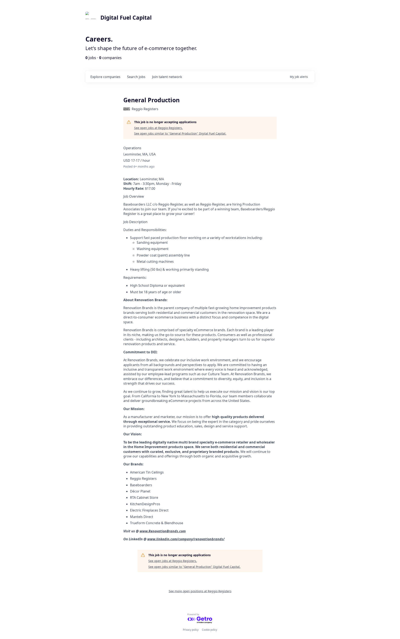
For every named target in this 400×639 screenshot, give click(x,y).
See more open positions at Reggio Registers (200, 591)
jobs (136, 77)
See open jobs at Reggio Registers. (158, 128)
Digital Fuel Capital (126, 17)
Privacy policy (191, 629)
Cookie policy (209, 629)
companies (105, 77)
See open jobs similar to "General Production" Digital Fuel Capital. (180, 133)
